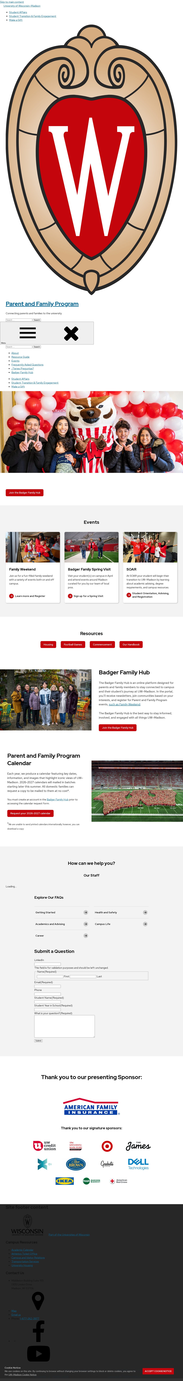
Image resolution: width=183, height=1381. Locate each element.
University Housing (22, 1265)
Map (14, 1310)
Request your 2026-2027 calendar (30, 813)
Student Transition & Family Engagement (32, 16)
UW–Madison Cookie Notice (22, 1374)
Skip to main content (12, 2)
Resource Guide (20, 357)
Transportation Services (25, 1261)
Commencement (102, 644)
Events (15, 360)
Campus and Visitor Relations (28, 1257)
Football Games (73, 644)
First (66, 976)
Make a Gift (15, 20)
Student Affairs (18, 12)
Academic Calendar (22, 1249)
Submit (38, 1041)
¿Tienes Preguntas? (22, 368)
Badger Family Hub (22, 372)
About (15, 353)
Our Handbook (131, 644)
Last (99, 976)
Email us (16, 1314)
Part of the (69, 1234)
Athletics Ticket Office (24, 1253)
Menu (3, 343)
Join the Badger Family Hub (24, 492)
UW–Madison (21, 5)
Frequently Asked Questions (27, 364)
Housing (48, 644)
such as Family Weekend (124, 704)
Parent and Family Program (42, 303)
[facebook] (38, 1341)
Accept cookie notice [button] (158, 1371)
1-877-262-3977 (29, 1318)
